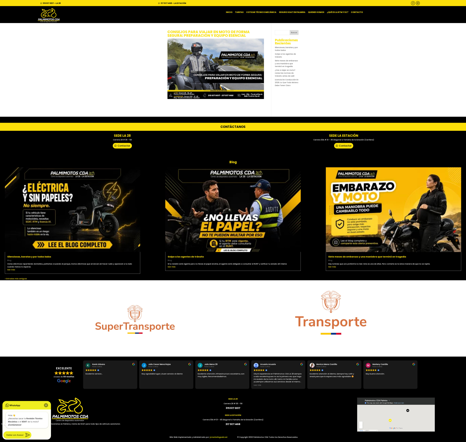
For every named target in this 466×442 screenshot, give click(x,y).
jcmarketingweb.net (218, 437)
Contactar (124, 145)
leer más (11, 270)
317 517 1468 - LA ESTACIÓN (173, 3)
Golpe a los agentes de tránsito (186, 256)
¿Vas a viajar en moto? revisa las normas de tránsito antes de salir (285, 73)
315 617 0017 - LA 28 (52, 3)
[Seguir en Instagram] (418, 3)
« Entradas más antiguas (16, 278)
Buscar (294, 32)
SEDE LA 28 (122, 135)
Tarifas (239, 12)
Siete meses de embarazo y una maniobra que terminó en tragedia (286, 63)
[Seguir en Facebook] (413, 3)
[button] (46, 405)
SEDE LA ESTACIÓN (343, 135)
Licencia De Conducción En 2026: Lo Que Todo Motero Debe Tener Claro (286, 82)
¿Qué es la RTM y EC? (337, 12)
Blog (9, 260)
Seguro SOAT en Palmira (292, 12)
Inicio (229, 12)
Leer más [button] (257, 385)
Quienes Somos (316, 12)
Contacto (357, 12)
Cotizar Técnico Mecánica (261, 12)
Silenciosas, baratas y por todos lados (29, 256)
